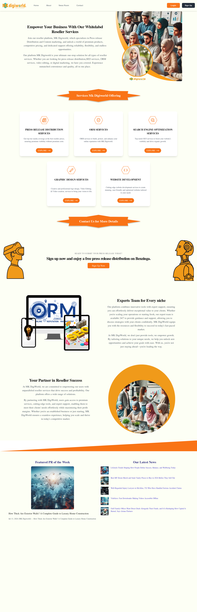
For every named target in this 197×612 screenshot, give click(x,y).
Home (36, 5)
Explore (42, 150)
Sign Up (188, 5)
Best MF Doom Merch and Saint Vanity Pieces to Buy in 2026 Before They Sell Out (143, 478)
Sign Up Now (98, 265)
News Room (64, 5)
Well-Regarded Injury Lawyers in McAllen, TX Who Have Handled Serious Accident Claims (146, 488)
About (48, 5)
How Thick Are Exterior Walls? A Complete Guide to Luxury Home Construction (49, 513)
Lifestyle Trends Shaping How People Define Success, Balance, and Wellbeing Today (143, 467)
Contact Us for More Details (98, 221)
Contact (80, 5)
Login (173, 5)
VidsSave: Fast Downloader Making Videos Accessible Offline (134, 498)
